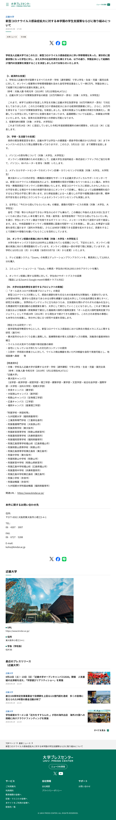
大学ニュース (12, 37)
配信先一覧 (11, 806)
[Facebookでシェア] (58, 43)
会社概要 (46, 786)
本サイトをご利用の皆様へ (17, 802)
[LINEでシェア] (64, 43)
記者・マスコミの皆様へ (16, 798)
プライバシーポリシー (52, 790)
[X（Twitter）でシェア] (52, 43)
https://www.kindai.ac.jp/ (30, 493)
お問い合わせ (84, 786)
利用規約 (10, 790)
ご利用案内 (11, 786)
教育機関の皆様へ (14, 794)
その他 (23, 37)
